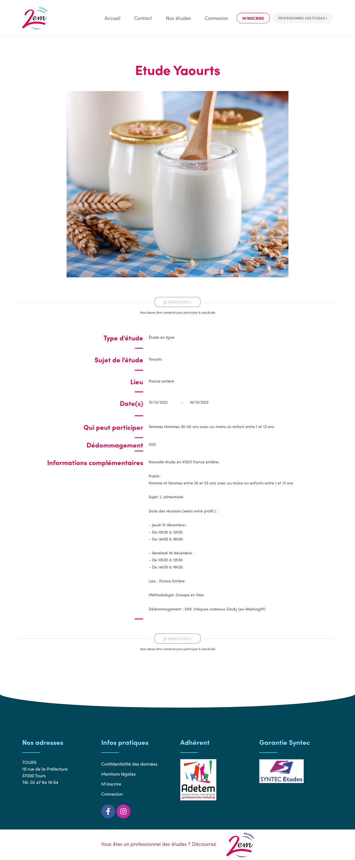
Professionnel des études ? (302, 18)
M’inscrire (253, 18)
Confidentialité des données (129, 764)
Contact (143, 17)
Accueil (112, 17)
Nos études (178, 17)
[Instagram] (123, 811)
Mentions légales (118, 774)
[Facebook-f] (108, 811)
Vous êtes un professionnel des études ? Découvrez (159, 843)
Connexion (216, 17)
